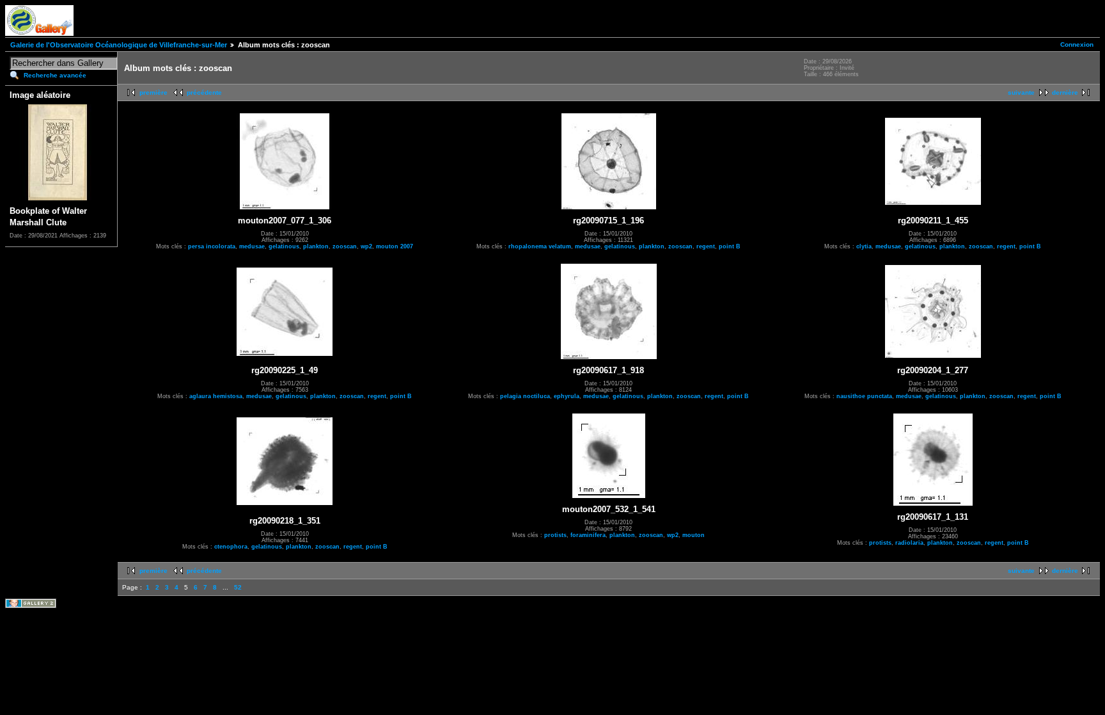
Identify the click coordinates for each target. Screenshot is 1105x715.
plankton (316, 246)
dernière (1065, 92)
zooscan (345, 246)
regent (705, 246)
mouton (693, 535)
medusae (252, 246)
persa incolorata (211, 246)
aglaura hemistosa (215, 396)
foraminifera (588, 535)
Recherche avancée (55, 75)
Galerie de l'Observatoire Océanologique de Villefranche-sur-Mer (118, 45)
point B (730, 246)
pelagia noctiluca (525, 396)
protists (555, 535)
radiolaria (909, 543)
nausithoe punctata (864, 396)
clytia (864, 246)
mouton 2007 (394, 246)
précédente (204, 92)
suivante (1021, 92)
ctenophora (230, 546)
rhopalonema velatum (539, 246)
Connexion (1076, 44)
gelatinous (284, 246)
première (153, 92)
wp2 (366, 246)
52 (238, 587)
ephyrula (566, 396)
